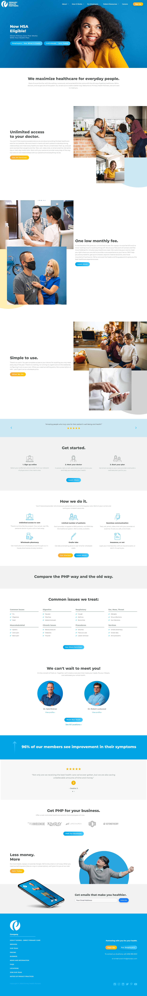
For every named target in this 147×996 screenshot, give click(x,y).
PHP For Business (74, 833)
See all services (19, 157)
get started (65, 555)
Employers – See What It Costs (26, 43)
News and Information (19, 960)
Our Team (14, 948)
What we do (18, 374)
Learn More (82, 264)
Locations (14, 968)
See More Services (73, 647)
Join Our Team (16, 972)
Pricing (13, 952)
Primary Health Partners (32, 983)
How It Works (77, 4)
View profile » (50, 712)
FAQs (12, 964)
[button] (73, 791)
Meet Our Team (73, 720)
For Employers (128, 947)
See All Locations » (73, 725)
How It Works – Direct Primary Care (25, 940)
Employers (92, 4)
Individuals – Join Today (57, 43)
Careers (125, 4)
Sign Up (138, 4)
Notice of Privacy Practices (22, 976)
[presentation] (11, 428)
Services (13, 944)
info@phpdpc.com (130, 958)
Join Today (17, 871)
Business (13, 956)
